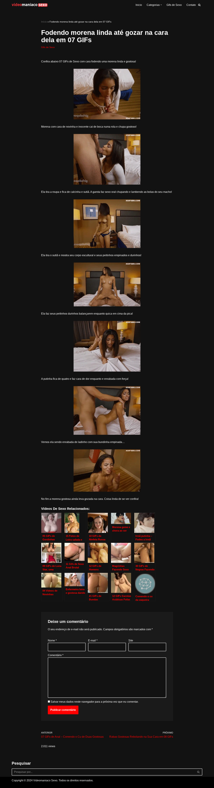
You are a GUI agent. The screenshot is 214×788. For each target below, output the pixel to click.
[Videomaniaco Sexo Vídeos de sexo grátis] (30, 5)
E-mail (92, 640)
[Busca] (199, 5)
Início (44, 21)
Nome (52, 640)
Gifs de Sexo (174, 5)
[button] (161, 5)
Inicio (139, 5)
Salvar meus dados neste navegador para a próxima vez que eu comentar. (94, 701)
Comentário (55, 655)
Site (130, 640)
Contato (191, 5)
